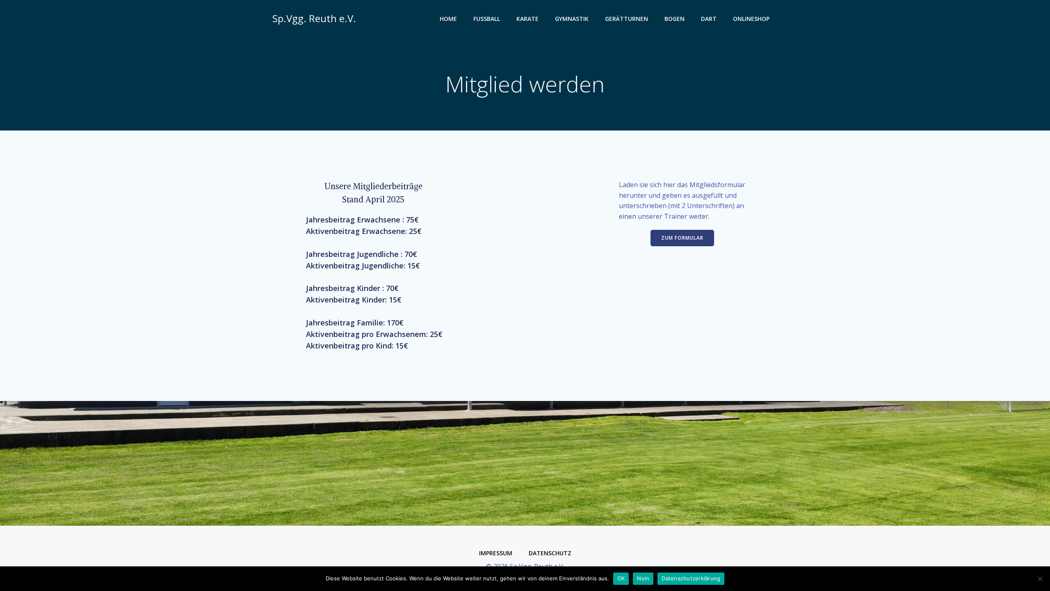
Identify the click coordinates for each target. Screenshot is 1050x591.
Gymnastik (572, 19)
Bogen (674, 19)
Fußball (486, 19)
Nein (643, 578)
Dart (709, 19)
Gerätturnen (626, 19)
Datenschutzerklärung (691, 578)
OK (621, 578)
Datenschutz (550, 553)
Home (448, 19)
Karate (527, 19)
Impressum (495, 553)
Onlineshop (751, 19)
